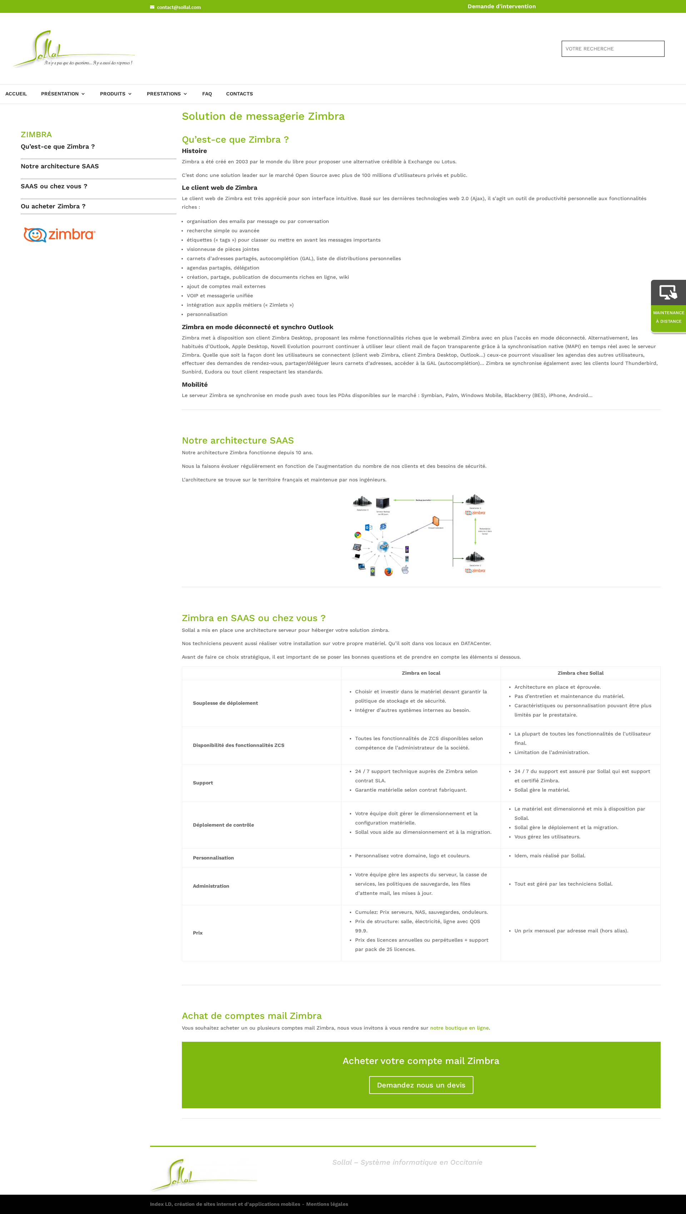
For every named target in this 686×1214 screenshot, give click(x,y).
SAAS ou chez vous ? (54, 186)
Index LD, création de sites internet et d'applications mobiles (225, 1204)
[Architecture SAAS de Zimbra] (421, 575)
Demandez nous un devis (421, 1085)
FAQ (207, 93)
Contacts (239, 93)
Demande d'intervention (502, 6)
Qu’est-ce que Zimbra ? (58, 146)
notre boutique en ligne (459, 1028)
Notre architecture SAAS (60, 166)
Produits (112, 93)
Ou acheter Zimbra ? (53, 206)
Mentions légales (327, 1204)
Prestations (164, 93)
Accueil (16, 93)
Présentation (60, 93)
